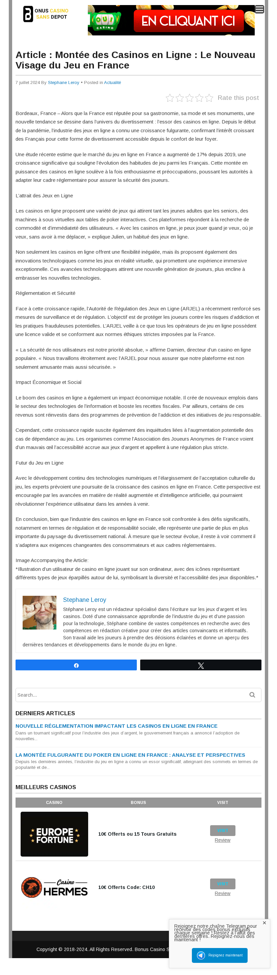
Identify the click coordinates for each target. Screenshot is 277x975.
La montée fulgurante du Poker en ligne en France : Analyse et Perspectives (130, 755)
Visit (222, 830)
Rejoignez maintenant (225, 955)
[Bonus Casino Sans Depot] (49, 23)
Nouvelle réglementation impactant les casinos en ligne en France (117, 726)
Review (222, 840)
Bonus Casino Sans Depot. (165, 949)
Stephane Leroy (63, 82)
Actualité (112, 82)
